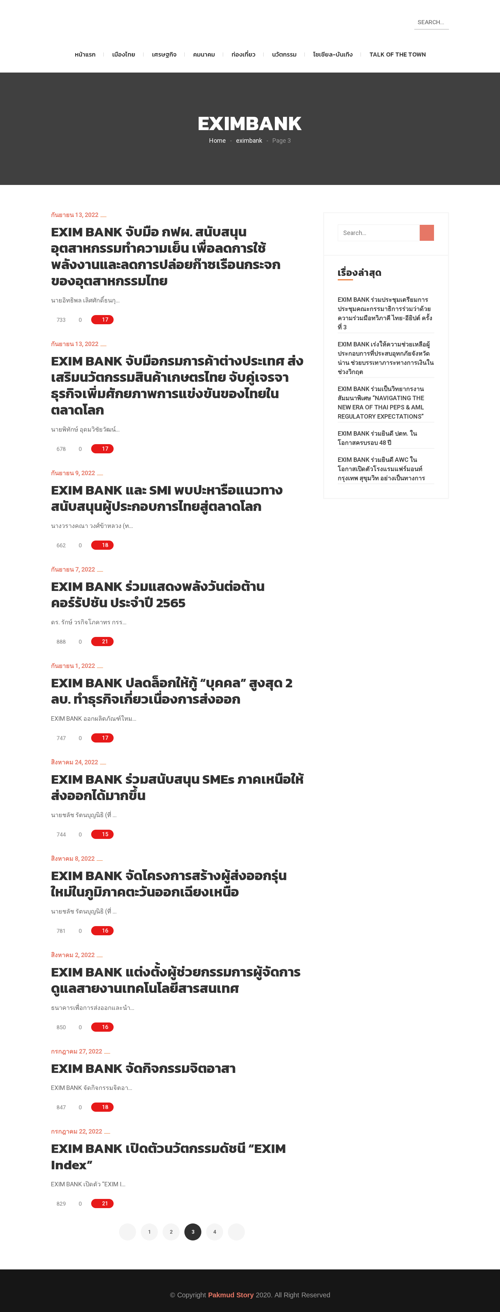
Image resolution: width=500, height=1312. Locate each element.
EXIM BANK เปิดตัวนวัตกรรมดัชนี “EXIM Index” (168, 1156)
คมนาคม (204, 54)
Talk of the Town (397, 54)
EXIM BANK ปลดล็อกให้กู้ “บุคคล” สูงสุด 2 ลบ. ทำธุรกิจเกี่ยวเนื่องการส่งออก (172, 690)
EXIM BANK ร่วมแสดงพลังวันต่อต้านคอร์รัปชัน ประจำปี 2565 (158, 594)
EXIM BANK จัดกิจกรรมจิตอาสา (143, 1068)
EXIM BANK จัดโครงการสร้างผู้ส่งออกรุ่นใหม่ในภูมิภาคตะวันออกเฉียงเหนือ (169, 883)
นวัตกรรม (284, 54)
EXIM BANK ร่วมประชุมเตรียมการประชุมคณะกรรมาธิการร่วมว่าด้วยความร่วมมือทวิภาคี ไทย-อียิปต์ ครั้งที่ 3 (385, 313)
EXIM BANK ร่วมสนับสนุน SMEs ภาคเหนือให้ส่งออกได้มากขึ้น (177, 787)
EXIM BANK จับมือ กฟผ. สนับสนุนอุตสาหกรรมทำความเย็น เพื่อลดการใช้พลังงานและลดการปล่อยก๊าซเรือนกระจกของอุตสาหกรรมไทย (166, 256)
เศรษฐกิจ (164, 54)
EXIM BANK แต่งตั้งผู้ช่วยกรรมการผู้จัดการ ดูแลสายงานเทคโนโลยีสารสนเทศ (176, 980)
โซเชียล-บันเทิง (333, 54)
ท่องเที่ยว (243, 54)
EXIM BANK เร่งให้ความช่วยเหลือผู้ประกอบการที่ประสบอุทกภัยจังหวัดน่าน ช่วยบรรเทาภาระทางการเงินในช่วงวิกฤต (386, 358)
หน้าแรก (85, 54)
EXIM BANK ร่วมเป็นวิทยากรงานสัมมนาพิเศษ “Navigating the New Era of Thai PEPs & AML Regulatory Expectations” (381, 402)
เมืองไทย (123, 54)
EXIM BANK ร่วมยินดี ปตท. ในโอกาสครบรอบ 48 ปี (377, 438)
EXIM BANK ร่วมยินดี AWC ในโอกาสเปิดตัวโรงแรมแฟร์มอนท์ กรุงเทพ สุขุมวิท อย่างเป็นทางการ (381, 469)
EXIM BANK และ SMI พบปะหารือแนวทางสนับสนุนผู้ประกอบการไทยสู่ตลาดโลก (167, 498)
